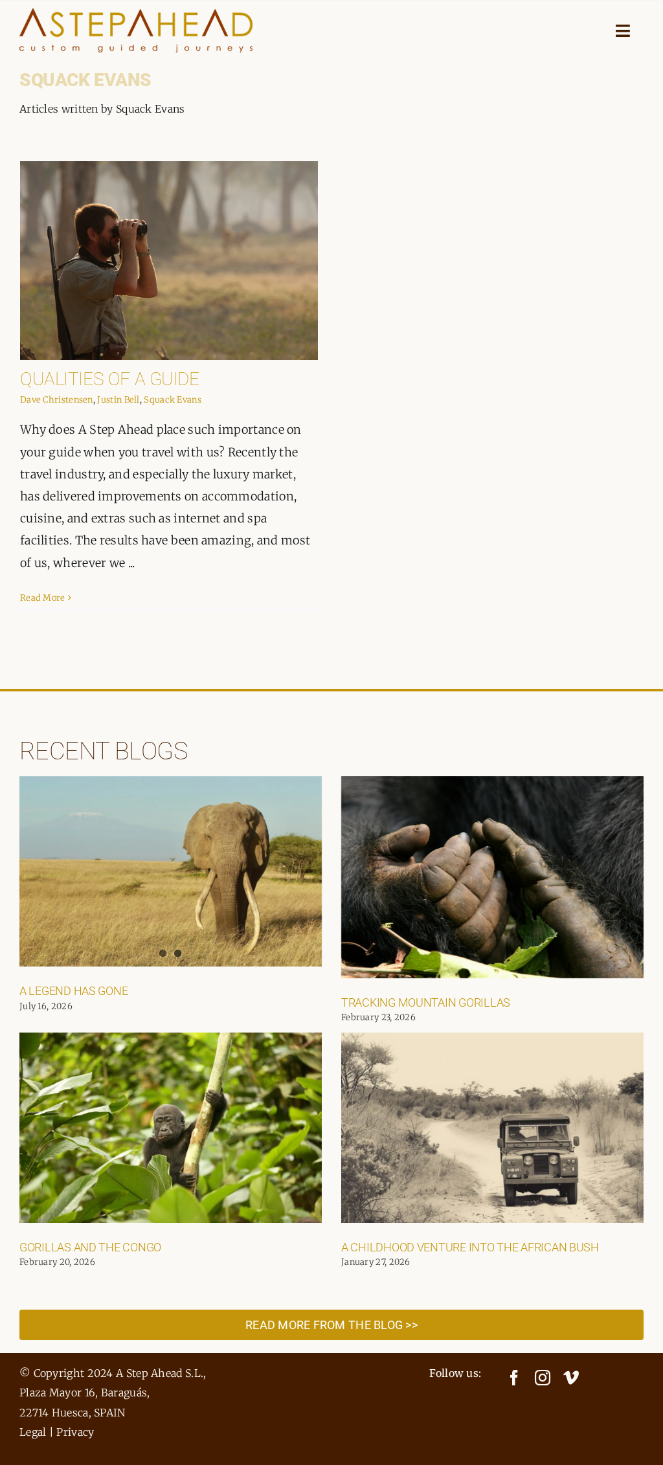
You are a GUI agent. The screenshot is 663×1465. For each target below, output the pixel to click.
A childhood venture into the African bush (470, 1247)
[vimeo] (571, 1377)
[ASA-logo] (136, 14)
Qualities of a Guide (109, 379)
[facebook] (514, 1377)
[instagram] (542, 1377)
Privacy (75, 1432)
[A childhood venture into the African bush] (492, 1128)
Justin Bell (118, 399)
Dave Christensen (56, 399)
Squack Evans (172, 399)
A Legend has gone (73, 991)
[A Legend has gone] (170, 871)
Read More (42, 597)
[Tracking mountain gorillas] (492, 877)
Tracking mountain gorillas (425, 1002)
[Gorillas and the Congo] (170, 1128)
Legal (33, 1432)
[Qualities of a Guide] (169, 260)
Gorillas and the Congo (90, 1247)
